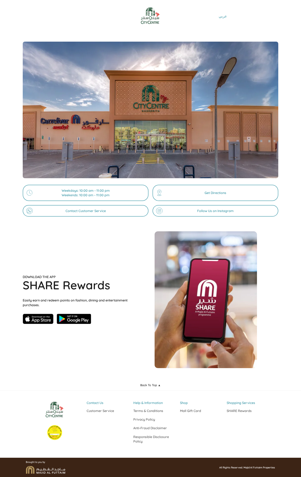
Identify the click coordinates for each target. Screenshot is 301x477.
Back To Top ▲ (150, 385)
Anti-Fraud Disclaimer (150, 428)
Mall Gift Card (190, 411)
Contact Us (95, 403)
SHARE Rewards (239, 411)
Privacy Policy (144, 419)
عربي (223, 16)
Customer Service (100, 411)
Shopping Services (241, 403)
